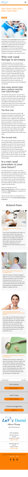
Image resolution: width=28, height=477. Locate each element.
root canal (13, 39)
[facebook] (10, 459)
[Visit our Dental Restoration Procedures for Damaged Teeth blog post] (14, 260)
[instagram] (17, 459)
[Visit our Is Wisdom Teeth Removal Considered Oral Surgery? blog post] (14, 345)
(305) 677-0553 (14, 440)
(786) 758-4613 (11, 191)
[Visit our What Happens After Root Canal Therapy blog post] (14, 218)
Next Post (23, 380)
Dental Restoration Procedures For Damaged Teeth (12, 271)
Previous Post (5, 380)
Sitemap (17, 456)
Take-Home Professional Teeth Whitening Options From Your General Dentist (13, 313)
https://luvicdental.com (7, 189)
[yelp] (13, 459)
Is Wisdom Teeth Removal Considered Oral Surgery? (13, 356)
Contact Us (14, 410)
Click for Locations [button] (14, 388)
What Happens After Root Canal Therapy (12, 229)
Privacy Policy (12, 456)
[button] (26, 2)
